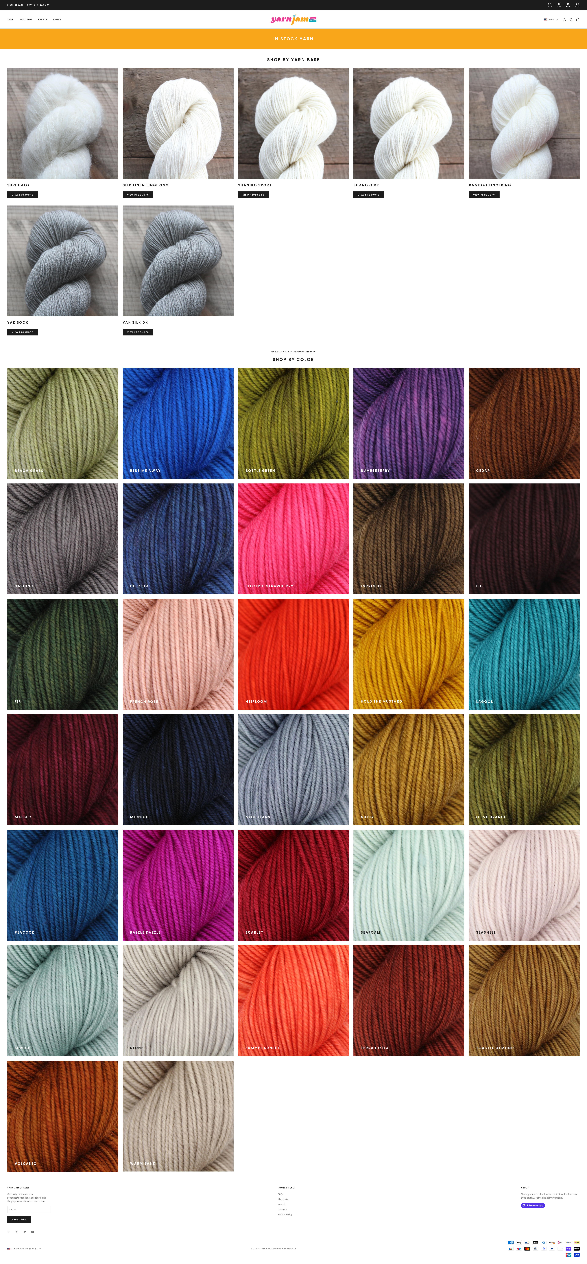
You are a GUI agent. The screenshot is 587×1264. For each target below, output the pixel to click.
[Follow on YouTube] (32, 1231)
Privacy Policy (285, 1214)
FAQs (280, 1194)
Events (42, 19)
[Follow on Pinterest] (24, 1231)
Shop (10, 19)
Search (281, 1204)
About (57, 19)
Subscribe (19, 1219)
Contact (282, 1209)
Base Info (26, 19)
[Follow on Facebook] (8, 1231)
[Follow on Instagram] (16, 1231)
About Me (283, 1199)
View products (22, 194)
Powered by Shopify (284, 1248)
